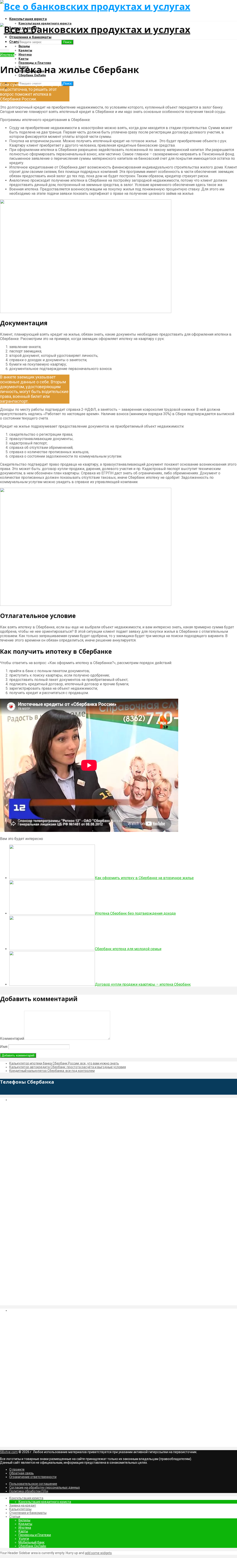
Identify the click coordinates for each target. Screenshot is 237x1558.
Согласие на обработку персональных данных (44, 1487)
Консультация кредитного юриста (45, 1502)
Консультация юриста (28, 18)
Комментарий (12, 1038)
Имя (3, 1046)
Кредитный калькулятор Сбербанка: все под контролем (52, 1071)
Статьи (14, 1516)
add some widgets (98, 1553)
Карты (23, 58)
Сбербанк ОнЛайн (32, 1546)
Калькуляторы (20, 1509)
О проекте (17, 1469)
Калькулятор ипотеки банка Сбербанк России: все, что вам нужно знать (64, 1063)
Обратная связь (21, 1473)
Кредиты (25, 50)
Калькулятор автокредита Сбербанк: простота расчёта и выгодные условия (67, 1067)
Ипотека (25, 54)
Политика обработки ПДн (28, 1491)
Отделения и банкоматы (30, 37)
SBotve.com (9, 1452)
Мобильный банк (31, 1542)
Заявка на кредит (22, 1505)
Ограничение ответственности (32, 1477)
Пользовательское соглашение (33, 1484)
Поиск (67, 83)
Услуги (24, 1538)
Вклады (24, 46)
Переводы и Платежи (35, 63)
